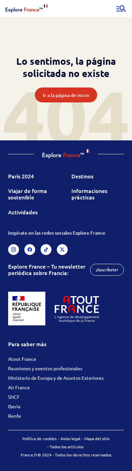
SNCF (14, 397)
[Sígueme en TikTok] (46, 249)
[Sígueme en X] (62, 249)
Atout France (22, 359)
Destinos (82, 176)
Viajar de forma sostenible (27, 194)
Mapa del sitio (97, 438)
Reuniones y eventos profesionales (45, 368)
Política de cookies (39, 438)
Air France (19, 387)
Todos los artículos (67, 446)
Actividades (23, 212)
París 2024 (21, 176)
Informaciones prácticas (89, 194)
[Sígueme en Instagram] (13, 249)
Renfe (14, 416)
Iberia (14, 406)
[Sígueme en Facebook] (29, 249)
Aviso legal (70, 438)
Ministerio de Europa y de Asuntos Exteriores (56, 378)
